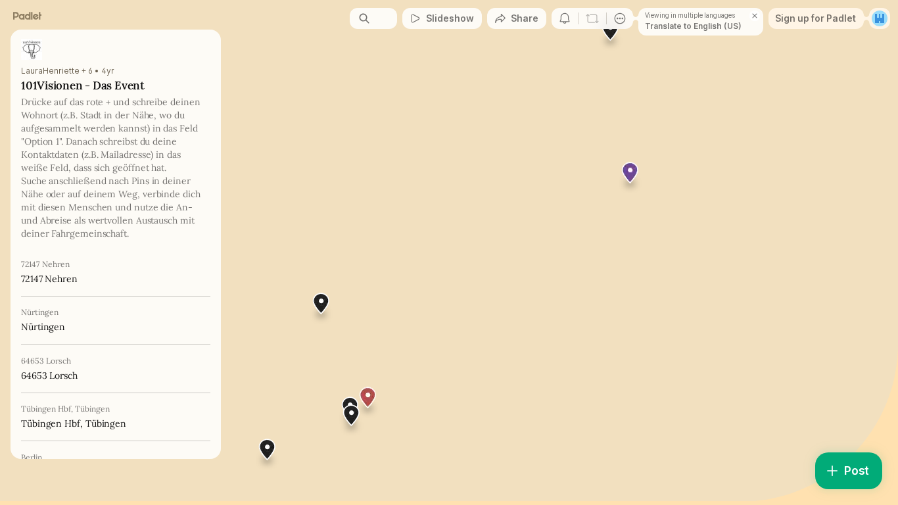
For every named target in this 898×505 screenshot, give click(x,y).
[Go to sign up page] (879, 18)
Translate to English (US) (693, 26)
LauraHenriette (50, 71)
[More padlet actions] (620, 18)
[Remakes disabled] (592, 18)
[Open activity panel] (565, 18)
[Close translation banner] (754, 16)
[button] (352, 420)
